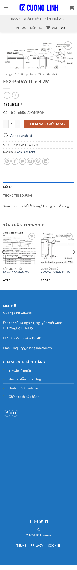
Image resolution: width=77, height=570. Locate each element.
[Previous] (3, 261)
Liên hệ (36, 27)
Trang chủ (9, 74)
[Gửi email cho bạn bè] (30, 161)
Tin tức (20, 27)
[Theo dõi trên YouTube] (14, 413)
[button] (5, 7)
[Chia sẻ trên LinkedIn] (45, 161)
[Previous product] (15, 95)
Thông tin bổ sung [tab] (17, 195)
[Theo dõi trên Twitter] (41, 522)
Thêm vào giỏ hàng (46, 124)
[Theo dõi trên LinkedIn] (46, 522)
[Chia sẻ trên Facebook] (14, 161)
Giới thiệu (32, 19)
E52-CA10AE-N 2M (16, 272)
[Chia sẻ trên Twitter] (22, 161)
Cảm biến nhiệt (48, 74)
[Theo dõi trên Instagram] (36, 522)
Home (15, 19)
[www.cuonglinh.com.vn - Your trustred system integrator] (38, 7)
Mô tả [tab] (7, 186)
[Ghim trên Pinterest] (37, 161)
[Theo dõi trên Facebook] (7, 413)
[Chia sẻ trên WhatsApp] (7, 161)
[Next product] (7, 95)
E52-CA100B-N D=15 (55, 272)
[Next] (73, 261)
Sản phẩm (53, 19)
